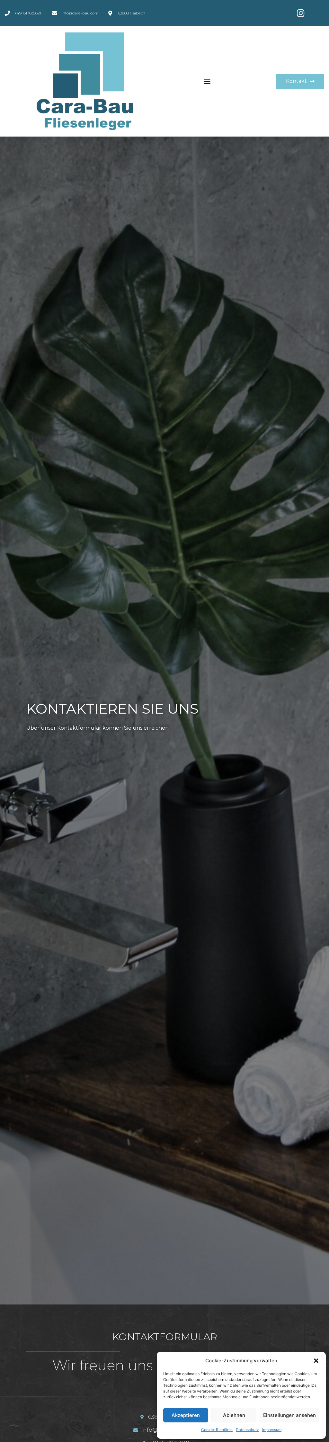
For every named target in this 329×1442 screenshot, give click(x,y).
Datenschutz (247, 1429)
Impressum (271, 1429)
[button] (316, 1360)
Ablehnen (234, 1415)
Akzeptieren (186, 1415)
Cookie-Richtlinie (217, 1429)
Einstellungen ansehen (289, 1415)
